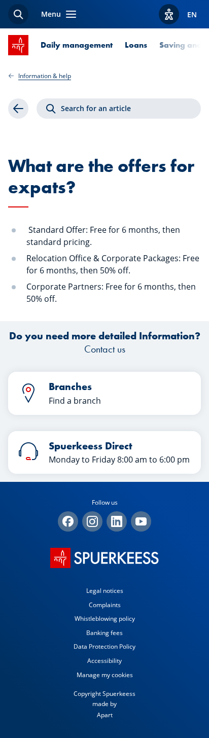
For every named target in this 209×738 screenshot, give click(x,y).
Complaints (105, 605)
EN (192, 14)
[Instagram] (92, 521)
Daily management (77, 45)
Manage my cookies (105, 675)
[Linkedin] (117, 521)
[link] (18, 108)
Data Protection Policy (104, 646)
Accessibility (104, 660)
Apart (105, 715)
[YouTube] (141, 521)
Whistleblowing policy (105, 618)
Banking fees (104, 632)
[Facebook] (68, 521)
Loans (136, 45)
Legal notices (104, 590)
